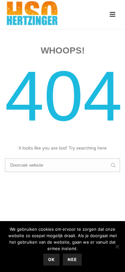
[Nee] (117, 246)
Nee (72, 259)
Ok (51, 259)
